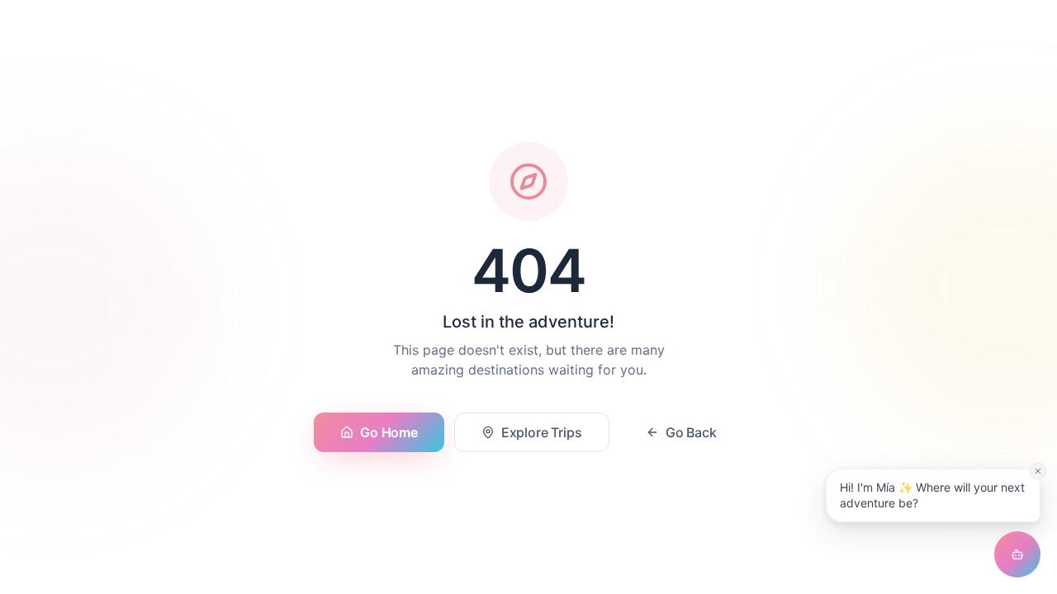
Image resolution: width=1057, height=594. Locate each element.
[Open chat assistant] (1017, 554)
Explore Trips (541, 432)
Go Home (388, 432)
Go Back (691, 432)
